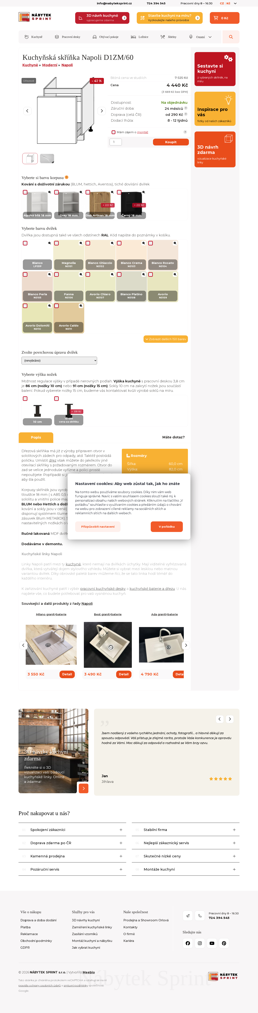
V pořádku (167, 526)
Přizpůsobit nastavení (97, 526)
